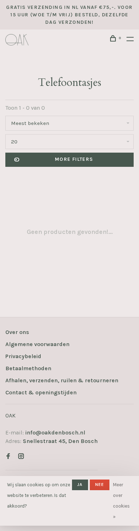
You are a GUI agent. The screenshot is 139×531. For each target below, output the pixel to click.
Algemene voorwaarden (37, 344)
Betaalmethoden (28, 368)
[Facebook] (8, 456)
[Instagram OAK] (21, 456)
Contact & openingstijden (41, 392)
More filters (74, 159)
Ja (79, 484)
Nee (99, 484)
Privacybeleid (23, 356)
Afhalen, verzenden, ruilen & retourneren (61, 380)
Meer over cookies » (121, 500)
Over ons (17, 332)
